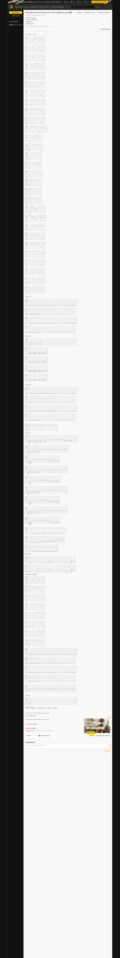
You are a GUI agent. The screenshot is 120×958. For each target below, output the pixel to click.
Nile (70, 12)
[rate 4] (32, 731)
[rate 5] (34, 731)
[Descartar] (110, 2)
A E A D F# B (34, 20)
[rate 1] (26, 731)
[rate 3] (30, 731)
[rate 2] (28, 731)
